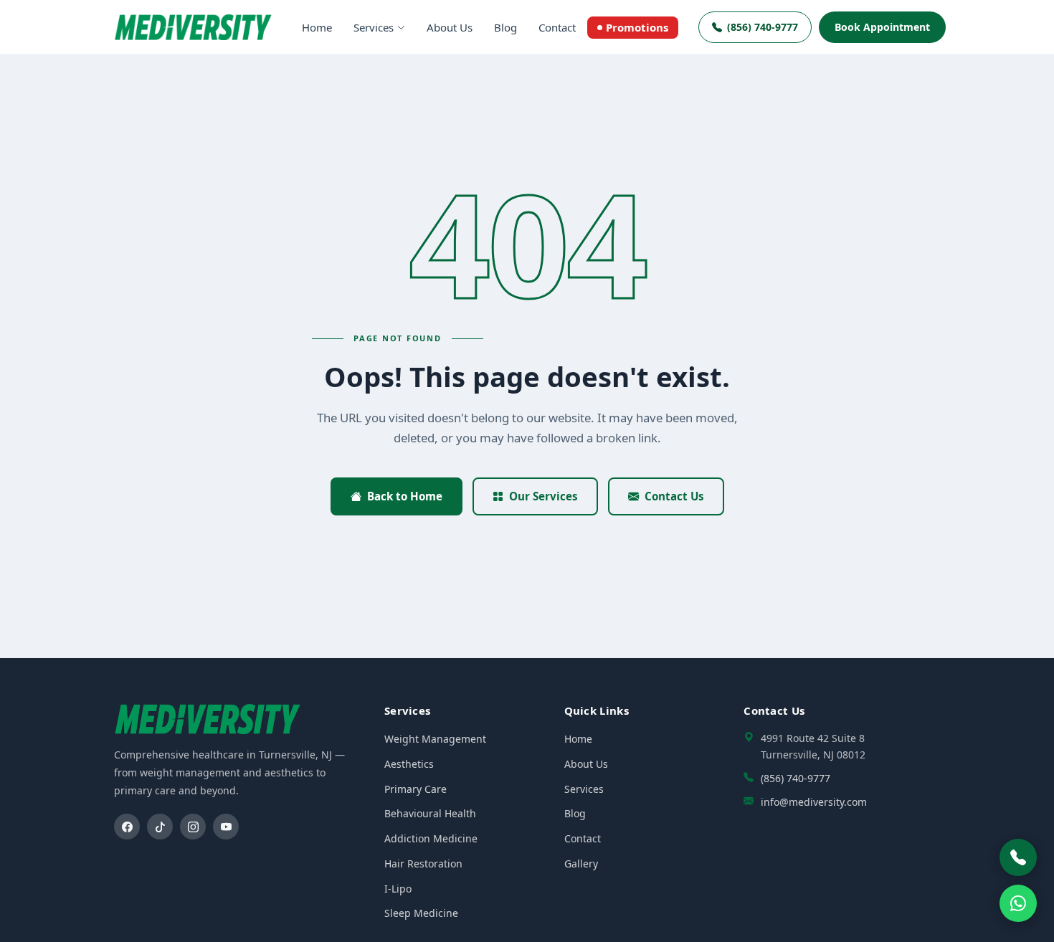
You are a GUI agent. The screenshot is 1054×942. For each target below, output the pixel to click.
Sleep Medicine (421, 913)
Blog (505, 27)
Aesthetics (409, 764)
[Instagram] (193, 826)
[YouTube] (226, 826)
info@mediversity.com (814, 802)
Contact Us (674, 496)
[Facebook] (127, 826)
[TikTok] (160, 826)
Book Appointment (882, 27)
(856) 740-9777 (762, 27)
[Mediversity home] (193, 26)
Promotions (637, 27)
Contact (557, 27)
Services (373, 27)
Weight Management (435, 739)
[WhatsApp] (1018, 903)
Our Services (543, 496)
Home (317, 27)
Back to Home (404, 496)
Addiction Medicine (431, 838)
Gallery (581, 863)
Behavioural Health (430, 813)
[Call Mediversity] (1018, 857)
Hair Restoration (423, 863)
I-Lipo (398, 888)
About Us (450, 27)
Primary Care (415, 789)
